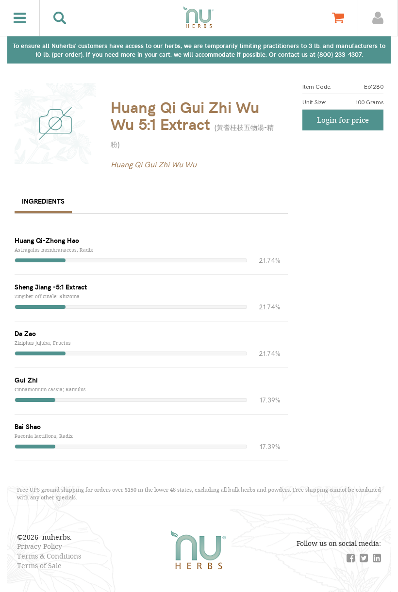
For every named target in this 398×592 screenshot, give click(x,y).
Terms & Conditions (49, 555)
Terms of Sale (39, 565)
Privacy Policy (39, 546)
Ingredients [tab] (43, 201)
